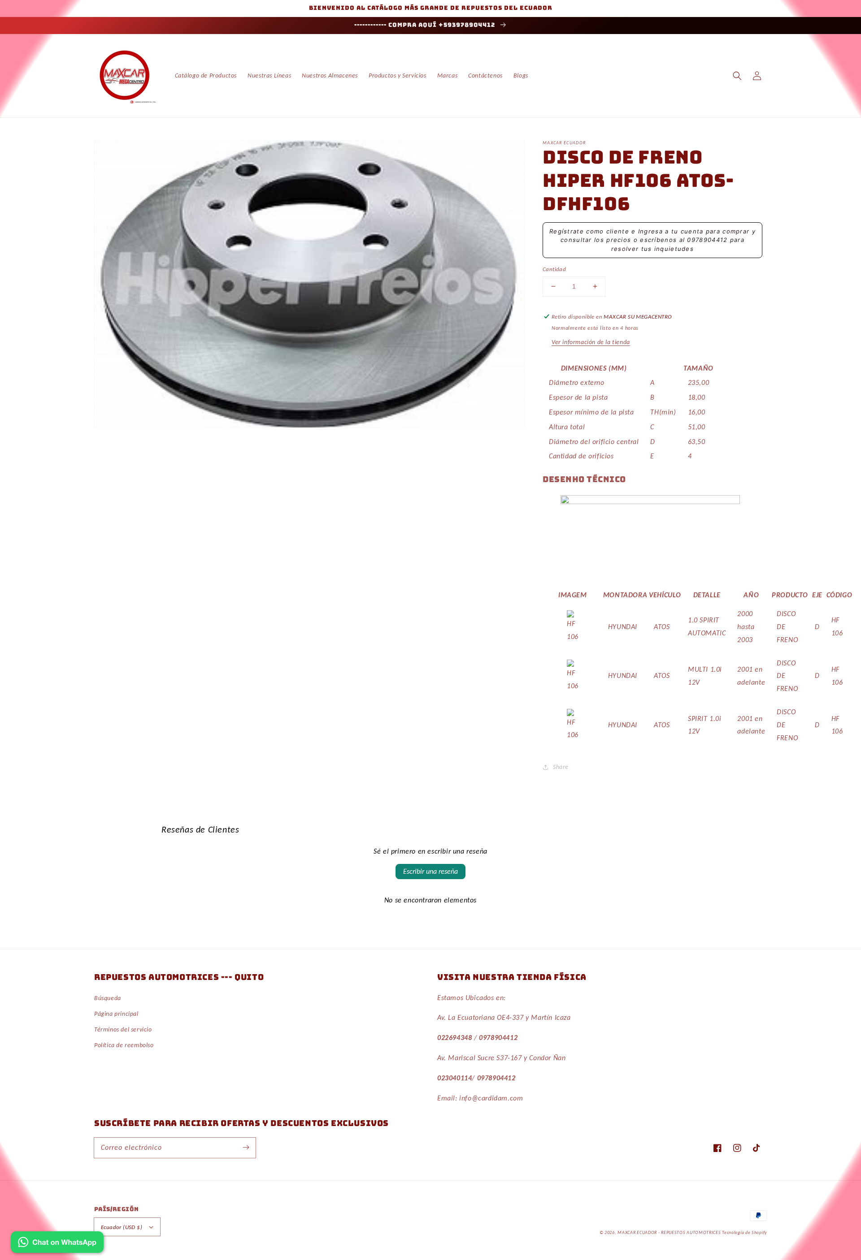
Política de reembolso (124, 1045)
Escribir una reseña (430, 871)
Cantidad (554, 269)
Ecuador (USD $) (121, 1227)
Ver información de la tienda (591, 342)
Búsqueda (107, 998)
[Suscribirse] (246, 1147)
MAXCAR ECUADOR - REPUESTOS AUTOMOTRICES (669, 1232)
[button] (737, 76)
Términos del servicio (123, 1029)
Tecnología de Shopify (744, 1232)
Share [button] (561, 767)
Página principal (116, 1014)
